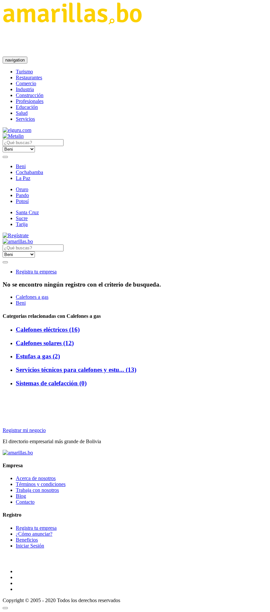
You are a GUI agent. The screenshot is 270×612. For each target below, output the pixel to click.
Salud (22, 113)
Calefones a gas (32, 297)
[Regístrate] (135, 236)
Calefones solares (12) (45, 343)
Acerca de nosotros (36, 478)
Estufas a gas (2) (38, 356)
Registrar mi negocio (24, 430)
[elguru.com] (17, 130)
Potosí (22, 201)
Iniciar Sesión (30, 545)
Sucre (22, 218)
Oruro (22, 189)
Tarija (22, 224)
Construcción (29, 95)
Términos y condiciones (41, 484)
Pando (22, 195)
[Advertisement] (122, 40)
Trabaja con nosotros (37, 490)
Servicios (25, 119)
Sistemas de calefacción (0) (51, 383)
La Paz (23, 178)
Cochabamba (29, 172)
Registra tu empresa (36, 271)
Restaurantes (29, 77)
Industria (25, 89)
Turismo (24, 71)
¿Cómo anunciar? (34, 534)
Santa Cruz (27, 212)
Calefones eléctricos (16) (48, 329)
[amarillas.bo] (18, 452)
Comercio (26, 83)
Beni (21, 166)
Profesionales (29, 101)
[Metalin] (13, 136)
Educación (27, 107)
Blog (21, 496)
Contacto (25, 502)
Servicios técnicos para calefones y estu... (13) (76, 369)
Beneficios (27, 540)
